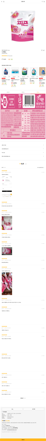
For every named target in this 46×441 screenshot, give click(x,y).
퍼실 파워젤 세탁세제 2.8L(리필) (24, 79)
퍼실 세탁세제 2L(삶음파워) (34, 79)
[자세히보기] (43, 167)
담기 (5, 76)
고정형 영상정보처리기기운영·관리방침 (16, 422)
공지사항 (33, 409)
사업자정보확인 (15, 427)
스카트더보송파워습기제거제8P (15, 80)
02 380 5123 (8, 425)
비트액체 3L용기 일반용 (6, 79)
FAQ (12, 409)
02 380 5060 (9, 418)
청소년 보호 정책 (33, 422)
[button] (1, 1)
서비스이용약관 (7, 422)
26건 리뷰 (10, 55)
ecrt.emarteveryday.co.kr (12, 429)
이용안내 (3, 422)
